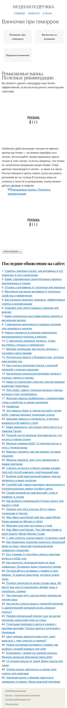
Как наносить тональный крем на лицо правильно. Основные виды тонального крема (31, 564)
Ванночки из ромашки (49, 36)
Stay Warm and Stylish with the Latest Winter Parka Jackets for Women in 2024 (31, 519)
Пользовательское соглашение (27, 695)
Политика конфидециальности (18, 699)
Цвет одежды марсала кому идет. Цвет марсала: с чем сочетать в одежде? (28, 638)
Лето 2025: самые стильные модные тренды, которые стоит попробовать (32, 392)
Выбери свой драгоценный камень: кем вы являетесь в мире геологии (31, 478)
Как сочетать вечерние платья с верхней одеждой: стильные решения (30, 367)
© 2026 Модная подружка (15, 691)
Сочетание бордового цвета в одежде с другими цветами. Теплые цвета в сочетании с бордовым (31, 628)
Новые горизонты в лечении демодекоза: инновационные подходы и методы (29, 334)
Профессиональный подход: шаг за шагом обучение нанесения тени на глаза (31, 618)
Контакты (9, 695)
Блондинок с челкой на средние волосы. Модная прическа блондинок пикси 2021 (30, 655)
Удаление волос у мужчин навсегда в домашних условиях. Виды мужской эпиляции (31, 679)
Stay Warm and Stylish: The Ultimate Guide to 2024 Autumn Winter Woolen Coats (32, 532)
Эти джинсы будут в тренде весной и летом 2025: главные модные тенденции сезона (31, 413)
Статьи (47, 13)
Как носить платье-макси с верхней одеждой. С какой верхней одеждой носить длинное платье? (33, 608)
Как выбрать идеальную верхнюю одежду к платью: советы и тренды (31, 376)
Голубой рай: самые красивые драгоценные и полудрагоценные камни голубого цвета (33, 486)
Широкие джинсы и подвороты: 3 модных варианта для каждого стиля (30, 421)
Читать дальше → (12, 251)
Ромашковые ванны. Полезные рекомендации (27, 75)
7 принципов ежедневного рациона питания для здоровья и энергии (31, 326)
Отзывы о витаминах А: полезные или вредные (35, 287)
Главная (19, 13)
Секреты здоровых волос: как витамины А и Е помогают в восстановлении (32, 273)
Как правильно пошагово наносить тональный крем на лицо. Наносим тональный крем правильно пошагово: (33, 546)
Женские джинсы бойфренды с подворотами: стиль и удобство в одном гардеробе (33, 400)
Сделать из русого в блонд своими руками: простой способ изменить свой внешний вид (31, 470)
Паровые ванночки (17, 55)
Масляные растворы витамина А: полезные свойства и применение (31, 293)
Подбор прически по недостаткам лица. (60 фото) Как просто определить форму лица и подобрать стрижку (31, 587)
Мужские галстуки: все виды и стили (29, 525)
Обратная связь (11, 704)
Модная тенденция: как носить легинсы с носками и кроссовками (30, 351)
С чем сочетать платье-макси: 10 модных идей (35, 538)
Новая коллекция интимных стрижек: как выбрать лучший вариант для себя (30, 647)
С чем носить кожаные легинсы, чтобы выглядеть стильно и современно (28, 343)
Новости (34, 13)
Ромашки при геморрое (18, 36)
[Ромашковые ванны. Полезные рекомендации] (33, 192)
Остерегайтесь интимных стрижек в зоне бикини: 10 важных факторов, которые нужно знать (30, 575)
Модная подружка (33, 6)
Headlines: (12, 406)
